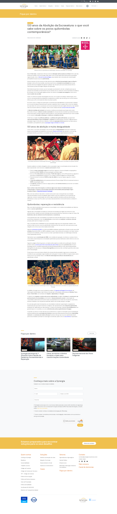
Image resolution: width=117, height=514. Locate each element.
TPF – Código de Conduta (27, 473)
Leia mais (91, 333)
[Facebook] (90, 1)
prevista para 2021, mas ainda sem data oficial (46, 244)
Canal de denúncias (86, 467)
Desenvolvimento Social (46, 463)
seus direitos (68, 316)
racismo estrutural (57, 131)
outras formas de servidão (68, 107)
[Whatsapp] (89, 38)
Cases (42, 469)
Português (93, 6)
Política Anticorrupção (26, 476)
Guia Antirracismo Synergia (44, 191)
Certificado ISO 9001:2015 (27, 487)
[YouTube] (98, 1)
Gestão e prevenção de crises (47, 457)
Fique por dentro (66, 471)
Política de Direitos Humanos (28, 479)
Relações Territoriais (45, 460)
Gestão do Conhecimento (46, 465)
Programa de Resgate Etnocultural (63, 290)
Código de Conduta (26, 468)
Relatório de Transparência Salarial (29, 490)
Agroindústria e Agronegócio (67, 457)
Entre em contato (89, 443)
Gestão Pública (63, 460)
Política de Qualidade (26, 484)
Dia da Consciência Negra (45, 77)
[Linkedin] (95, 1)
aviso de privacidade (42, 408)
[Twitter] (87, 38)
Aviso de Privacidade (26, 482)
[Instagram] (93, 1)
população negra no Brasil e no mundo (54, 122)
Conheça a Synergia (26, 457)
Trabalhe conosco (25, 465)
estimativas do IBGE (37, 229)
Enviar (80, 425)
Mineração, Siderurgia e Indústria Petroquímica (68, 466)
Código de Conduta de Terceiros (29, 471)
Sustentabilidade (25, 463)
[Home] (24, 6)
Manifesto (23, 460)
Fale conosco (84, 464)
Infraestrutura (63, 463)
